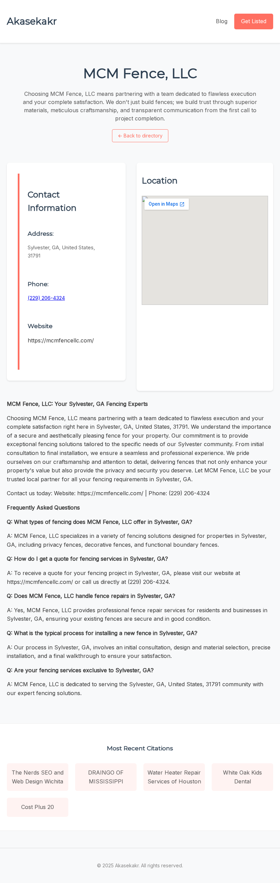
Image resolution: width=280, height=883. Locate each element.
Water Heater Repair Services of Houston (174, 777)
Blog (221, 21)
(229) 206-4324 (46, 298)
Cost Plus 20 (37, 807)
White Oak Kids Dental (242, 777)
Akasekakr (32, 21)
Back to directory (140, 135)
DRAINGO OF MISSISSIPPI (106, 777)
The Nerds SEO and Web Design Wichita (38, 777)
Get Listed (253, 21)
